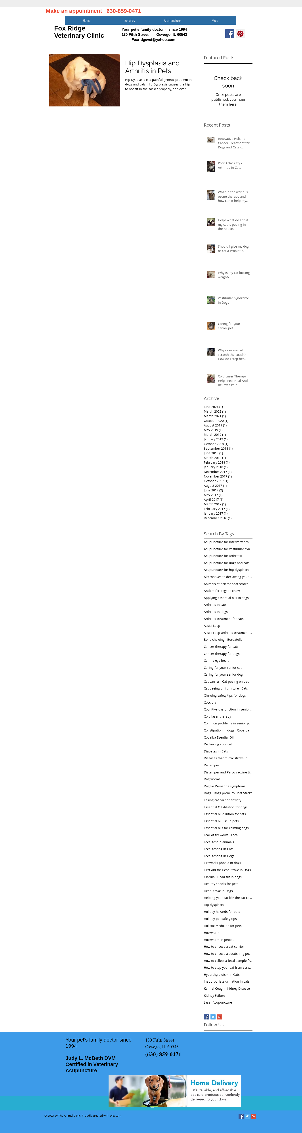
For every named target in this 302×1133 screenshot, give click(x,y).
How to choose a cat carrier (224, 946)
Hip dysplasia (214, 905)
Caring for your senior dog (223, 674)
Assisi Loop (212, 625)
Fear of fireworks (216, 835)
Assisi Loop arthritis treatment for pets (228, 633)
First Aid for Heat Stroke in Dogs (227, 870)
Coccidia (210, 702)
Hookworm (212, 932)
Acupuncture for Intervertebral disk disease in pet (228, 542)
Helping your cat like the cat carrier (228, 898)
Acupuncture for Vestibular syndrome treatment (228, 549)
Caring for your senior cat (223, 667)
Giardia (209, 877)
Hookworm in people (219, 940)
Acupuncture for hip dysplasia (226, 570)
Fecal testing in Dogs (219, 856)
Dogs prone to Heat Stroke (233, 793)
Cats (244, 688)
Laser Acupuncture (218, 1002)
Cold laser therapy (217, 716)
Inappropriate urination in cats (227, 981)
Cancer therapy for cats (221, 646)
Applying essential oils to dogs (226, 598)
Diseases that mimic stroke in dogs (228, 758)
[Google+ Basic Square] (219, 1016)
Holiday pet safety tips (220, 919)
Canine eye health (217, 660)
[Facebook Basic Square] (206, 1016)
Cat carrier (212, 681)
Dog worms (212, 779)
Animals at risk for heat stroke (226, 584)
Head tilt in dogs (229, 877)
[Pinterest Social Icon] (240, 33)
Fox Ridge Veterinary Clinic (79, 32)
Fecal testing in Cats (218, 849)
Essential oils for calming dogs (226, 828)
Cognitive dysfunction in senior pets (228, 709)
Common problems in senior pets (228, 723)
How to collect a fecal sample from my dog (228, 961)
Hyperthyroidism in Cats (222, 974)
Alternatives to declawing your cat (228, 577)
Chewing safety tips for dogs (225, 695)
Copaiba (243, 730)
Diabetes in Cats (216, 751)
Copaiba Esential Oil (219, 737)
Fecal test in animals (219, 842)
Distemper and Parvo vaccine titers (228, 772)
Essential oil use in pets (221, 821)
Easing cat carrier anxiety (222, 800)
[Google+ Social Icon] (253, 1116)
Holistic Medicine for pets (223, 926)
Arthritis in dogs (216, 612)
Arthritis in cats (215, 604)
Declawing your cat (218, 744)
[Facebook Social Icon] (229, 33)
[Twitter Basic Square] (213, 1016)
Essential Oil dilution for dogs (226, 807)
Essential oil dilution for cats (225, 814)
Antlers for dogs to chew (222, 591)
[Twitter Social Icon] (247, 1116)
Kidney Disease (238, 988)
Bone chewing (214, 639)
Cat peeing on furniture (221, 688)
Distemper (211, 765)
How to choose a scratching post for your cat (228, 953)
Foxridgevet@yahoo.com (153, 40)
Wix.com (115, 1116)
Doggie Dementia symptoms (224, 786)
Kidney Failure (214, 995)
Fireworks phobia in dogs (222, 863)
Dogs (207, 793)
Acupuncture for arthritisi (223, 556)
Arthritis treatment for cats (224, 619)
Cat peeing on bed (235, 681)
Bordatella (235, 639)
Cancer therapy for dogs (222, 654)
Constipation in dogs (219, 730)
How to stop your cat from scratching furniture (228, 967)
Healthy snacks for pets (221, 884)
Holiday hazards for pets (222, 911)
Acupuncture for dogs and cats (227, 563)
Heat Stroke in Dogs (218, 891)
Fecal (235, 835)
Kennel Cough (214, 988)
